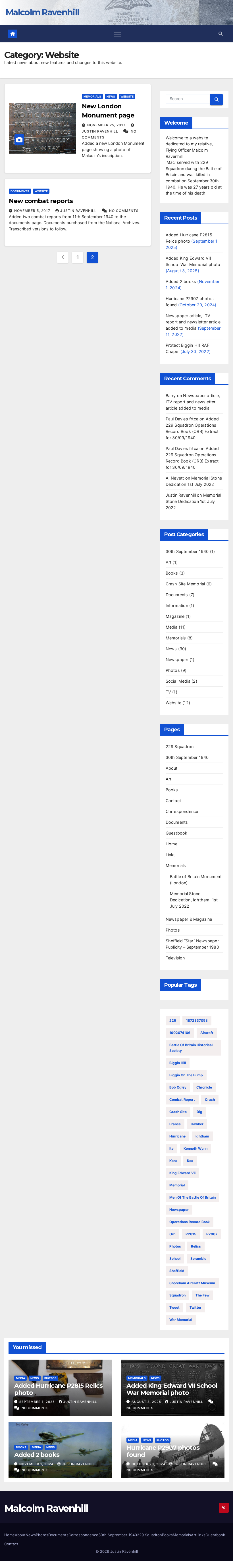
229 (172, 1020)
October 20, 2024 (149, 1464)
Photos (173, 670)
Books (172, 573)
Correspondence (182, 811)
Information (177, 605)
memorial (177, 1185)
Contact (173, 800)
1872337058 (197, 1020)
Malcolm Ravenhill (42, 12)
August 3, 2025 (147, 1402)
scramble (198, 1258)
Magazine (175, 616)
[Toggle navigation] (118, 34)
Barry (171, 395)
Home (172, 843)
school (174, 1258)
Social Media (178, 681)
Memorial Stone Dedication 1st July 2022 (193, 501)
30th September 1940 (187, 551)
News (111, 96)
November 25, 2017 (107, 125)
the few (202, 1295)
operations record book (189, 1222)
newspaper (179, 1209)
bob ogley (177, 1087)
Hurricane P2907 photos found (162, 1451)
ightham (202, 1136)
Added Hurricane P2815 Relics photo (58, 1389)
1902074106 (179, 1033)
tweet (174, 1307)
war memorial (180, 1320)
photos (175, 1246)
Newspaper (177, 659)
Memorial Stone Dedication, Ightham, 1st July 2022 (194, 899)
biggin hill (177, 1063)
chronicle (204, 1087)
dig (199, 1112)
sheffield (176, 1271)
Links (171, 854)
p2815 (191, 1234)
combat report (182, 1099)
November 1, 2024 (37, 1464)
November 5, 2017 (32, 210)
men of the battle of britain (192, 1197)
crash (210, 1099)
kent (173, 1161)
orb (172, 1234)
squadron (177, 1295)
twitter (195, 1307)
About (172, 768)
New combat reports (41, 201)
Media (172, 627)
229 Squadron (180, 746)
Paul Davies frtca (182, 418)
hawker (197, 1124)
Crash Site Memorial (185, 583)
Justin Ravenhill (79, 210)
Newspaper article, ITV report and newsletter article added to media (193, 322)
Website (127, 96)
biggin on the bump (186, 1075)
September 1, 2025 (37, 1402)
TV (168, 691)
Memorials (92, 96)
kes (190, 1161)
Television (175, 957)
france (175, 1124)
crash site (178, 1112)
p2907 (211, 1234)
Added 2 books (181, 281)
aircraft (206, 1033)
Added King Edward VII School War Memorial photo (171, 1389)
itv (171, 1148)
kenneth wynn (195, 1148)
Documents (20, 191)
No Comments (124, 210)
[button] (220, 33)
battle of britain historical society (191, 1048)
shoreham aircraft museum (192, 1283)
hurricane (177, 1136)
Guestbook (177, 833)
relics (196, 1246)
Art (169, 562)
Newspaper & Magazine (189, 919)
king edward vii (182, 1173)
